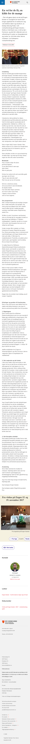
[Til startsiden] (11, 622)
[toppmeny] (2, 2)
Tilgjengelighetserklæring (8, 729)
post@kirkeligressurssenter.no (9, 709)
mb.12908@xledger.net (13, 674)
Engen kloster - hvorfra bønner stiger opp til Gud (15, 595)
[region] (15, 518)
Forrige (13, 539)
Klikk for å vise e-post (15, 579)
